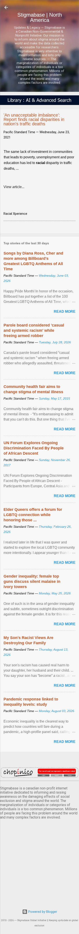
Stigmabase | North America (39, 17)
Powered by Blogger (42, 912)
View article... (14, 187)
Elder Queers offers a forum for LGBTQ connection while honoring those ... (33, 514)
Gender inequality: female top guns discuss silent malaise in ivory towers (32, 581)
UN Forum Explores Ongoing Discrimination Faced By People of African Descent (34, 448)
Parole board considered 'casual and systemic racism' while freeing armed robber (34, 330)
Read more (64, 311)
